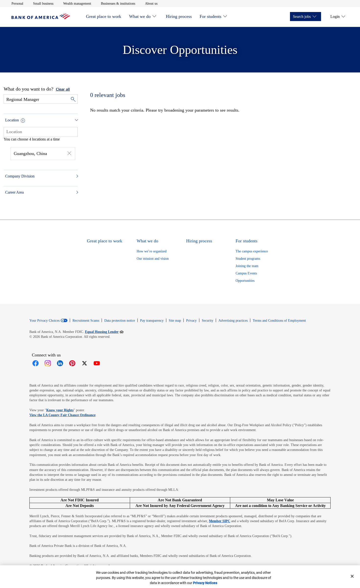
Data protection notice (119, 320)
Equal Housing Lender (104, 332)
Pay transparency (152, 320)
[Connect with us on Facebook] (35, 363)
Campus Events (246, 273)
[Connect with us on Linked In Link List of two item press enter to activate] (60, 363)
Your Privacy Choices (44, 320)
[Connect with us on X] (84, 363)
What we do (140, 16)
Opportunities (245, 280)
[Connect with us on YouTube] (97, 363)
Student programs (248, 258)
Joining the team (247, 266)
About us (151, 3)
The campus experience (252, 251)
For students (210, 16)
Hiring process (179, 16)
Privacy (191, 320)
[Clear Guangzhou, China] (69, 154)
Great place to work (103, 16)
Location (12, 120)
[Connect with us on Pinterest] (72, 363)
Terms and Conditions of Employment (279, 320)
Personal (17, 3)
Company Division (20, 176)
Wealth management (77, 3)
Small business (43, 3)
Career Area (14, 192)
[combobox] (40, 131)
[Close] (352, 576)
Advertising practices (233, 320)
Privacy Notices (205, 583)
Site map (175, 320)
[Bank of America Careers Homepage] (41, 18)
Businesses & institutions (118, 3)
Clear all (63, 90)
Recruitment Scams (85, 320)
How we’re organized (152, 251)
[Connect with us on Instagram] (48, 363)
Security (207, 320)
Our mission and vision (153, 258)
